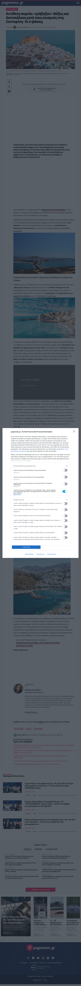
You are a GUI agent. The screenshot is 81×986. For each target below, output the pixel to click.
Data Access (40, 554)
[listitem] (40, 466)
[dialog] (40, 493)
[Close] (75, 432)
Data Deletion (29, 554)
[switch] (65, 470)
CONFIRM (26, 547)
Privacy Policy (51, 554)
